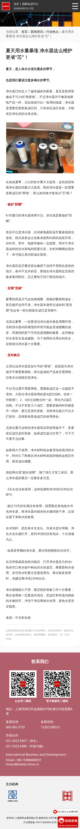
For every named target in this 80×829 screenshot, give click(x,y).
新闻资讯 (37, 31)
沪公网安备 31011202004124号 (40, 822)
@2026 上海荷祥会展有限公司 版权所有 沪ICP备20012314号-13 (40, 817)
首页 (24, 31)
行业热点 (52, 31)
